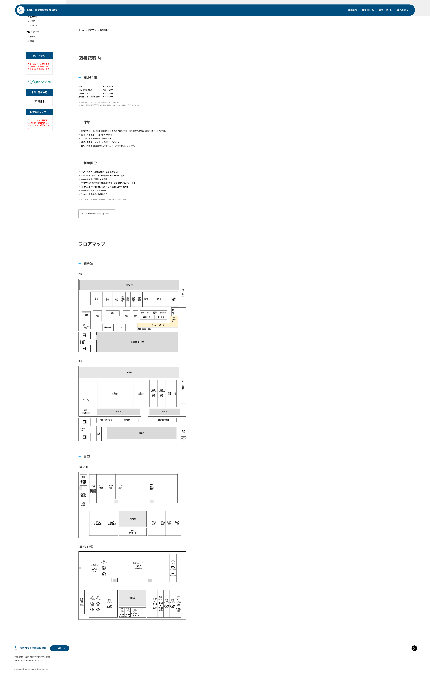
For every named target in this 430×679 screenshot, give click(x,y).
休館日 (33, 21)
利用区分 (33, 25)
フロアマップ (32, 31)
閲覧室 (33, 36)
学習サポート (385, 10)
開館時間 (33, 16)
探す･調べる (368, 10)
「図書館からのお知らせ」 (38, 67)
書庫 (32, 41)
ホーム (81, 30)
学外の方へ (402, 10)
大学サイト (61, 648)
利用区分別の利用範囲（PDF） (98, 213)
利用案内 (352, 10)
